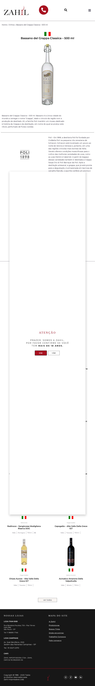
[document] (47, 343)
